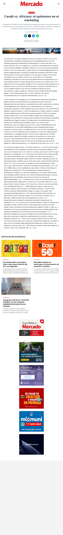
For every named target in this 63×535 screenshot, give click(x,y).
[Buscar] (58, 3)
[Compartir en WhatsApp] (37, 35)
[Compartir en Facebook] (33, 35)
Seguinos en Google (32, 41)
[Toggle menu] (4, 4)
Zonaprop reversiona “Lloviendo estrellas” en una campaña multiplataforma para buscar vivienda (16, 303)
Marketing (31, 12)
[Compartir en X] (29, 35)
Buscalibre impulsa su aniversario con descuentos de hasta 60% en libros (46, 264)
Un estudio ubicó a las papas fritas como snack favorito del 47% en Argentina (15, 264)
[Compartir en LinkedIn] (25, 35)
